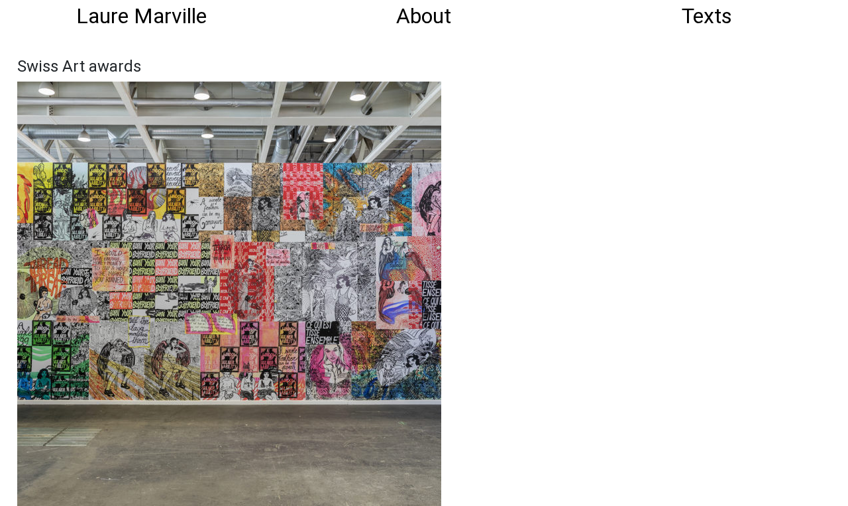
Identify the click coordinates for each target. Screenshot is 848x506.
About (423, 16)
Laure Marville (141, 16)
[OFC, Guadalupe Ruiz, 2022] (229, 292)
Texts (707, 16)
